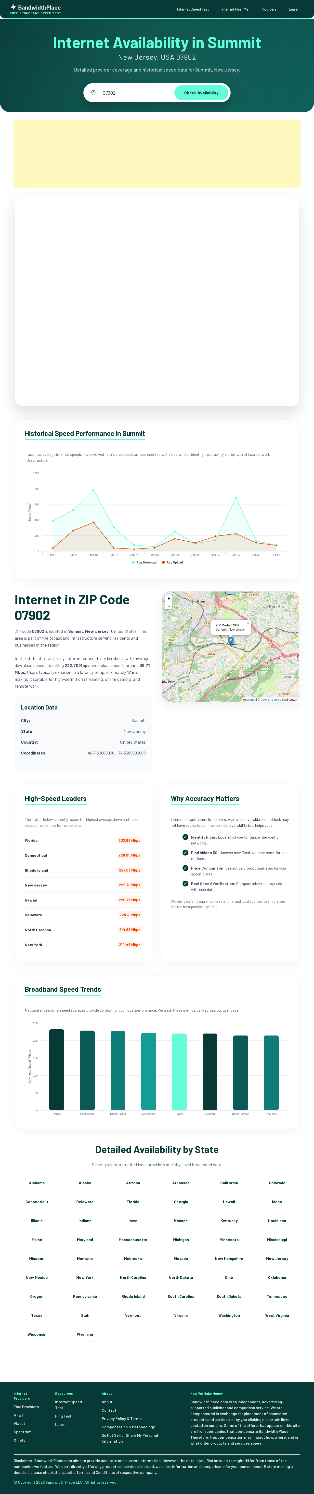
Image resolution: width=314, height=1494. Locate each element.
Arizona (133, 1182)
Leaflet (251, 699)
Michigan (181, 1239)
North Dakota (181, 1277)
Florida (133, 1201)
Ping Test (63, 1416)
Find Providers (26, 1406)
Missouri (36, 1258)
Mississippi (277, 1239)
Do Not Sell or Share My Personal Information (130, 1438)
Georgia (181, 1201)
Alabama (37, 1182)
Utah (85, 1315)
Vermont (133, 1315)
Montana (85, 1258)
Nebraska (133, 1258)
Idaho (277, 1201)
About (107, 1401)
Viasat (19, 1423)
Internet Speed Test (193, 9)
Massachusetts (133, 1239)
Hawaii (229, 1201)
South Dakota (229, 1296)
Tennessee (277, 1296)
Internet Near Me (234, 9)
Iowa (133, 1220)
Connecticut (37, 1201)
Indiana (85, 1220)
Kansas (181, 1220)
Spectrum (23, 1431)
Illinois (37, 1220)
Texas (36, 1315)
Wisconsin (36, 1334)
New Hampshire (229, 1258)
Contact (109, 1410)
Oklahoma (277, 1277)
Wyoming (85, 1334)
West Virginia (277, 1315)
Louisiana (277, 1220)
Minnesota (229, 1239)
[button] (231, 641)
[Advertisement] (157, 153)
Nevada (181, 1258)
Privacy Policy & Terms (122, 1418)
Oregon (36, 1296)
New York (85, 1277)
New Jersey (277, 1258)
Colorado (277, 1182)
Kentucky (229, 1220)
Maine (37, 1239)
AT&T (19, 1415)
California (229, 1182)
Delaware (85, 1201)
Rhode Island (133, 1296)
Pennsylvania (85, 1296)
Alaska (85, 1182)
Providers (268, 9)
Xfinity (20, 1440)
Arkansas (181, 1182)
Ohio (229, 1277)
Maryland (85, 1239)
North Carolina (133, 1277)
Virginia (181, 1315)
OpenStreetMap (271, 699)
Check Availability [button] (201, 92)
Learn (293, 9)
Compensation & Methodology (128, 1426)
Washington (229, 1315)
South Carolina (181, 1296)
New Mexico (37, 1277)
